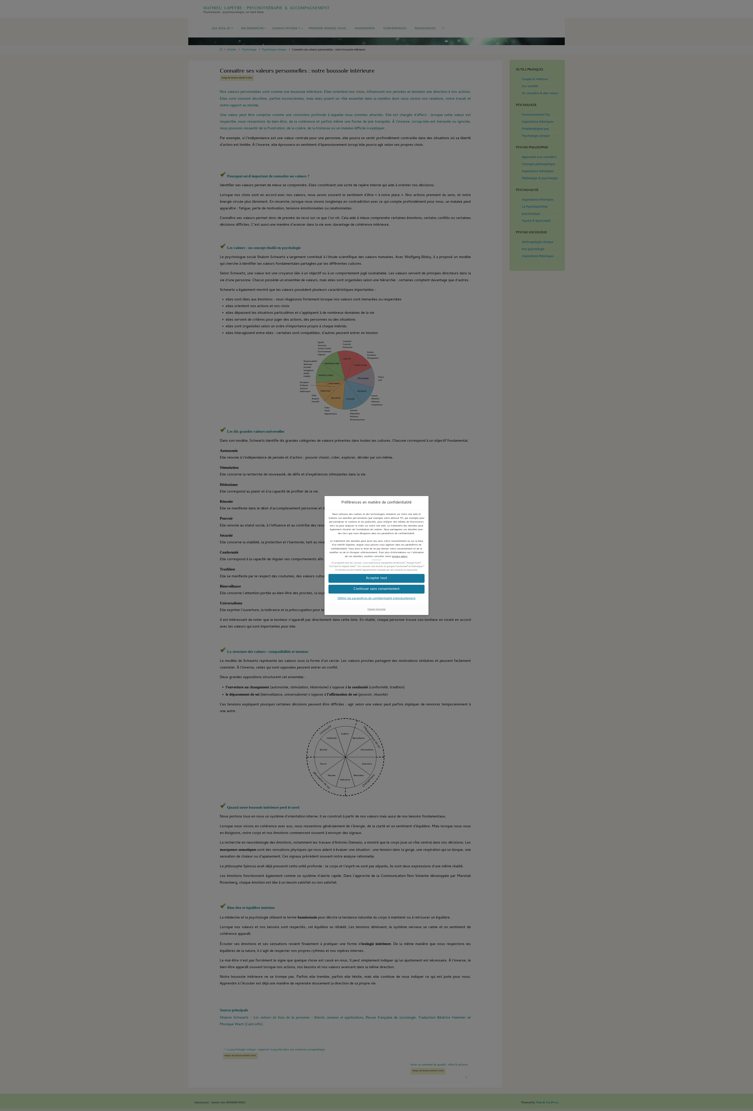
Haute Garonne (376, 609)
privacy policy (399, 557)
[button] (376, 578)
